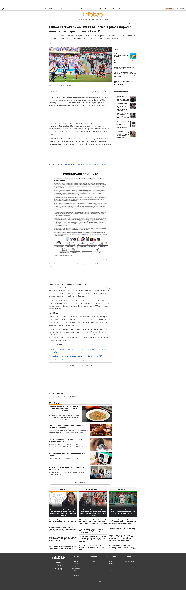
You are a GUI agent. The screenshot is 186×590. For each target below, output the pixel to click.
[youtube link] (55, 568)
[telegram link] (58, 568)
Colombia (72, 9)
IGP (97, 19)
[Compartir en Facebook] (95, 91)
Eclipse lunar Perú (87, 19)
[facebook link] (55, 565)
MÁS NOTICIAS (80, 483)
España (78, 9)
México (83, 9)
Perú (88, 9)
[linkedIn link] (61, 568)
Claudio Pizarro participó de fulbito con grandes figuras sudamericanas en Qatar (76, 360)
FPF (65, 396)
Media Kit (111, 570)
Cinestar (94, 19)
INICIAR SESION (180, 8)
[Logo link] (93, 14)
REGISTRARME (169, 8)
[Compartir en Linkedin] (102, 91)
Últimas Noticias (113, 9)
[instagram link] (61, 565)
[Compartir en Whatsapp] (92, 91)
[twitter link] (58, 565)
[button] (2, 9)
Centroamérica (94, 9)
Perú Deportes (123, 9)
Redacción (93, 558)
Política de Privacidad (129, 561)
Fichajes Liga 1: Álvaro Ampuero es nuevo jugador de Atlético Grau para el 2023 (76, 356)
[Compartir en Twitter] (98, 91)
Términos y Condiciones (128, 558)
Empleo (93, 561)
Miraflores (106, 19)
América (76, 558)
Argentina (56, 9)
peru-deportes (73, 396)
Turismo (130, 9)
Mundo (101, 9)
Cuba (106, 9)
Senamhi (101, 19)
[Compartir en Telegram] (105, 91)
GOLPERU (58, 396)
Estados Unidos (64, 9)
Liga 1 (51, 396)
